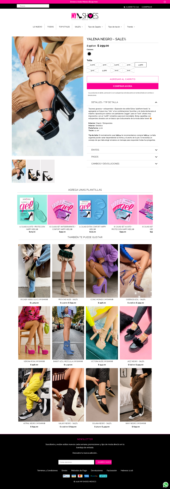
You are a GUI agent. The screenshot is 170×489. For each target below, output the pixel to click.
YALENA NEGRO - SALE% (106, 39)
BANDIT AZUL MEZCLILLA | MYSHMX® (68, 361)
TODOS (50, 27)
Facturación (112, 470)
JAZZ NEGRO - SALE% (135, 361)
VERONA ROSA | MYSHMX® (34, 361)
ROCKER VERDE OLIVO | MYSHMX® (34, 299)
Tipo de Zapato (94, 27)
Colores (90, 49)
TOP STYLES (64, 27)
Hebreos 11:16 (127, 470)
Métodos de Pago (79, 470)
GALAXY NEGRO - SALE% (68, 423)
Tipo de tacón (114, 27)
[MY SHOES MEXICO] (85, 16)
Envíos (64, 470)
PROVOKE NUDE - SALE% (68, 299)
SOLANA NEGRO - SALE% (101, 423)
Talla (89, 61)
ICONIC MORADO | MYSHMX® (102, 299)
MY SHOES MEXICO (88, 482)
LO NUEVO (37, 27)
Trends (130, 27)
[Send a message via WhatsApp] (165, 484)
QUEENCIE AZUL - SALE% (135, 299)
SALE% (78, 27)
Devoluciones (97, 470)
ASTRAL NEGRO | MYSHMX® (34, 423)
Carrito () (132, 7)
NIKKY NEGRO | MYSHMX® (136, 423)
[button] (89, 54)
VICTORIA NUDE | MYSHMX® (102, 361)
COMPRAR (147, 7)
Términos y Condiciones (47, 470)
